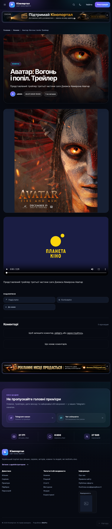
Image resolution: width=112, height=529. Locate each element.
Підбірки (5, 487)
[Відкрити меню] (5, 4)
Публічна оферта (86, 483)
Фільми (5, 475)
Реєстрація (102, 4)
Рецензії (46, 479)
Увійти (89, 4)
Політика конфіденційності (90, 487)
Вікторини (47, 487)
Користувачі (48, 495)
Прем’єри (6, 483)
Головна (6, 30)
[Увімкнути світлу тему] (80, 4)
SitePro (44, 523)
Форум (46, 491)
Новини (16, 30)
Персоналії (6, 491)
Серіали (5, 479)
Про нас (82, 475)
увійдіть (58, 333)
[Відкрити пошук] (74, 4)
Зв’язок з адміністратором (13, 465)
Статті (46, 483)
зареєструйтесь (75, 333)
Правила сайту (85, 479)
